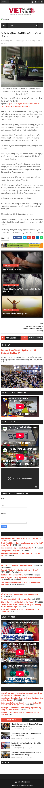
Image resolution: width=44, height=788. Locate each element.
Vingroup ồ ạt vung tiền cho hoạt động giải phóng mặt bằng (20, 554)
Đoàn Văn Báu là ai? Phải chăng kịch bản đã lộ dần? (19, 570)
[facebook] (35, 1)
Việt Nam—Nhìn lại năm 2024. (12, 574)
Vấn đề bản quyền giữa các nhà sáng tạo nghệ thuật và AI (20, 595)
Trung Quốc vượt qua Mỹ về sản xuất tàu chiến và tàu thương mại (20, 610)
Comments (32, 720)
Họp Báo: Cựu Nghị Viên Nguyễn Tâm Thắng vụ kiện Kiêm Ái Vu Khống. (26, 744)
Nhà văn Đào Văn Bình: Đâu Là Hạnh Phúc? (15, 313)
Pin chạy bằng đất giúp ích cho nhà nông (16, 599)
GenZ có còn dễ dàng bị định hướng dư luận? (17, 547)
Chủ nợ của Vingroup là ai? (10, 550)
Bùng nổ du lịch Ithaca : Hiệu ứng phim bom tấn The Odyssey (20, 713)
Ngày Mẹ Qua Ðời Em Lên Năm (12, 269)
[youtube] (32, 1)
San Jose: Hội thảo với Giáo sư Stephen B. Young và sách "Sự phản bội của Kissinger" (26, 753)
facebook (39, 338)
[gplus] (42, 1)
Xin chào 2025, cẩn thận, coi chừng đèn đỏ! (16, 565)
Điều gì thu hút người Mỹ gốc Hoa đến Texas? (17, 602)
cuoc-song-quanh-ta (35, 40)
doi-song (4, 43)
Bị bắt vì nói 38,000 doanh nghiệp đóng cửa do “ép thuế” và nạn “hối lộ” (22, 544)
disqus (31, 338)
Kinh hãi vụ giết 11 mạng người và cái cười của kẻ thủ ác (21, 577)
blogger (24, 338)
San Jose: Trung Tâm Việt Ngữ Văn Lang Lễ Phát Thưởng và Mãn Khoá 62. (20, 351)
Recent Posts (11, 720)
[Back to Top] (28, 782)
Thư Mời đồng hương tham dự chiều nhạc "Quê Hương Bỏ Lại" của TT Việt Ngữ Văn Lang (26, 725)
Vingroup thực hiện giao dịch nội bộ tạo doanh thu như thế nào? (21, 539)
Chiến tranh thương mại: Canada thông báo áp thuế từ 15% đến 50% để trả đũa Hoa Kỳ (21, 704)
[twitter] (38, 1)
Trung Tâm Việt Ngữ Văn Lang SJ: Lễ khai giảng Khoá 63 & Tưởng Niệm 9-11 (26, 734)
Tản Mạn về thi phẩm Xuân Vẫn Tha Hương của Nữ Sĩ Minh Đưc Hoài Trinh (21, 290)
